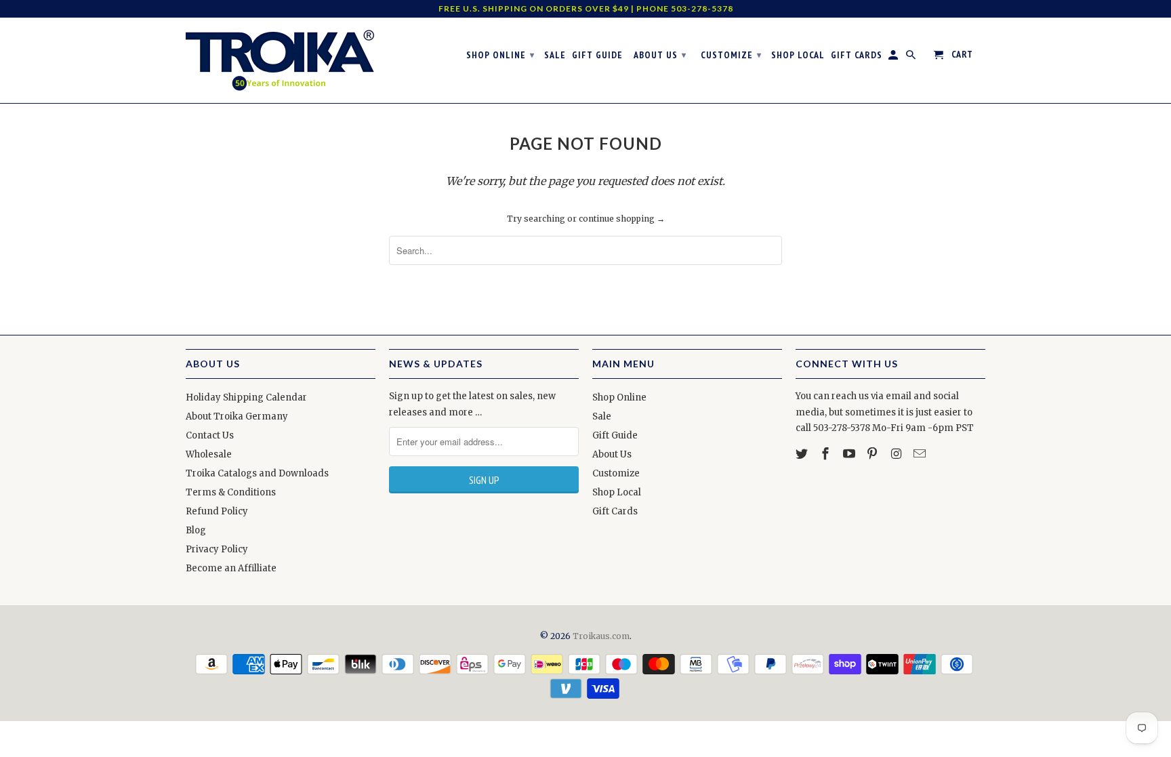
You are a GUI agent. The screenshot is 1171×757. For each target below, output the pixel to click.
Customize (616, 473)
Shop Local (616, 492)
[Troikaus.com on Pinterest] (873, 454)
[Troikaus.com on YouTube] (850, 454)
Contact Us (210, 435)
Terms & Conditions (231, 492)
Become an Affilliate (231, 568)
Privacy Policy (217, 549)
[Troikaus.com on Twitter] (803, 454)
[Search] (912, 57)
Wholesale (209, 454)
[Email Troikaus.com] (920, 454)
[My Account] (894, 57)
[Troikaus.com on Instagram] (897, 454)
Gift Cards (615, 511)
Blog (196, 530)
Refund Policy (217, 511)
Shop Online (619, 397)
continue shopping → (622, 218)
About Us (612, 454)
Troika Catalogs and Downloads (257, 473)
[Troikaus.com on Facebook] (826, 454)
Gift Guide (615, 435)
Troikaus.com (601, 636)
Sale (601, 416)
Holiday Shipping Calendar (246, 397)
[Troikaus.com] (280, 60)
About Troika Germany (237, 416)
